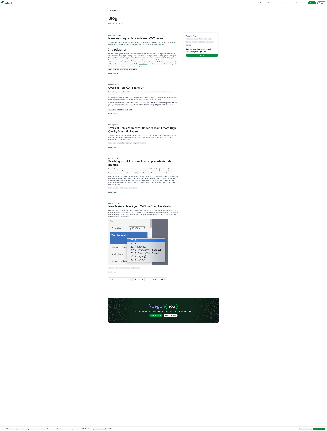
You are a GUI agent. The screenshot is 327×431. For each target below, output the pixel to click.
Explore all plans (170, 315)
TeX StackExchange (158, 44)
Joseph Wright (129, 42)
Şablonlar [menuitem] (280, 3)
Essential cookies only (305, 429)
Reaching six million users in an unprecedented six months (139, 163)
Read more (113, 73)
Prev (120, 279)
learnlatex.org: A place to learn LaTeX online (135, 38)
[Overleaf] (6, 3)
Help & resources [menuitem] (298, 3)
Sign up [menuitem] (312, 3)
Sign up (202, 55)
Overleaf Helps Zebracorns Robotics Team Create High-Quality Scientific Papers (142, 129)
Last (163, 279)
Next (155, 279)
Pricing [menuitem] (288, 3)
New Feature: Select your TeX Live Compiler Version (140, 206)
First (112, 279)
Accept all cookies (319, 429)
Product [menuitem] (260, 3)
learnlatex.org (146, 42)
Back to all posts (114, 10)
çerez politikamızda (100, 429)
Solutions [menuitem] (270, 3)
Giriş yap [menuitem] (321, 3)
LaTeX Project (133, 44)
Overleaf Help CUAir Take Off (126, 87)
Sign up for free (156, 315)
